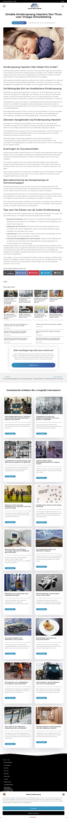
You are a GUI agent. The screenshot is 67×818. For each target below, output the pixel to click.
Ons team (6, 773)
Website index (7, 782)
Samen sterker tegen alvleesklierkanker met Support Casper (56, 316)
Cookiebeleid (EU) (8, 784)
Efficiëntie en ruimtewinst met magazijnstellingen (16, 594)
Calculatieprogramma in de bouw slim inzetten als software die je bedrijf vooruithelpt (10, 301)
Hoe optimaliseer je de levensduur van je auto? (14, 638)
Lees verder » (7, 328)
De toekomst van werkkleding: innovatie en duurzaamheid (16, 683)
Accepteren (33, 808)
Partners (6, 768)
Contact (6, 779)
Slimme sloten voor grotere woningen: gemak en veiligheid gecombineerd (15, 332)
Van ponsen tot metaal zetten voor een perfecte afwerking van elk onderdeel (16, 339)
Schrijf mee (7, 776)
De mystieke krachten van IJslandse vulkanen (46, 550)
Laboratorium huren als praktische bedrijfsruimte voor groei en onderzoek (25, 300)
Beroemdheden (8, 762)
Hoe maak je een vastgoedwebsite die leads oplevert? (40, 316)
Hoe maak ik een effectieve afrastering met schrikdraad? (16, 727)
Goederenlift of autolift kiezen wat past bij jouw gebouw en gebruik (41, 300)
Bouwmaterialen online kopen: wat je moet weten (48, 594)
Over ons (6, 770)
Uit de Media (7, 765)
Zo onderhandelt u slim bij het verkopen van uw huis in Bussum (10, 316)
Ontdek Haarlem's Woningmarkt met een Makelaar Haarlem (48, 727)
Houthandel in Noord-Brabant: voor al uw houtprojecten (47, 683)
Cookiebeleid (32, 817)
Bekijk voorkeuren (33, 813)
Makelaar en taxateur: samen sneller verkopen (55, 300)
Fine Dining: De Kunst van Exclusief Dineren (46, 638)
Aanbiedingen (19, 23)
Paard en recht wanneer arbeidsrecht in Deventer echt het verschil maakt (16, 325)
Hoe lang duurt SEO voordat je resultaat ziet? (48, 332)
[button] (63, 794)
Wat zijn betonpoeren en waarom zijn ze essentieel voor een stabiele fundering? (48, 339)
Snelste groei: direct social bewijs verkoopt (49, 324)
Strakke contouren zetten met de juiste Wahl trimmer (25, 316)
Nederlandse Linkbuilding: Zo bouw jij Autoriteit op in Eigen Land (8, 789)
